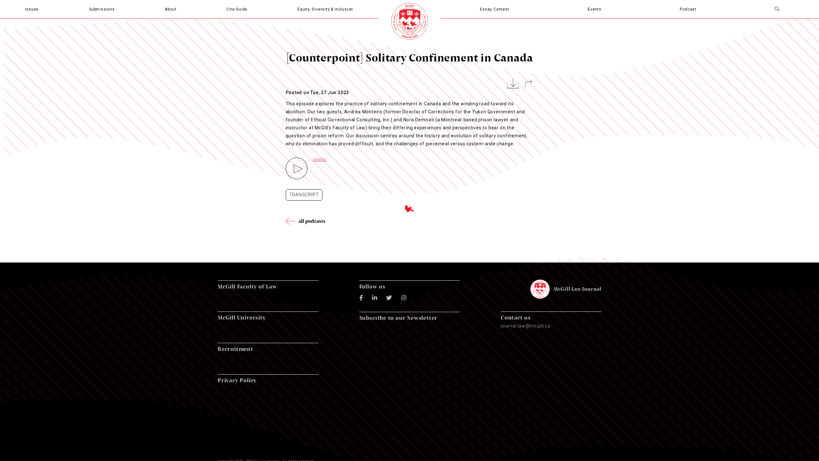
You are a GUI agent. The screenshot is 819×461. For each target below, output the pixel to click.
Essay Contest (494, 9)
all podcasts (312, 220)
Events (594, 9)
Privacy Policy (237, 380)
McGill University (242, 317)
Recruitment (235, 349)
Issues (32, 9)
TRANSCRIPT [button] (304, 194)
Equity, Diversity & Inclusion (325, 9)
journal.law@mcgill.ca (526, 325)
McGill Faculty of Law (247, 286)
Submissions (102, 9)
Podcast (688, 9)
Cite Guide (237, 9)
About (170, 9)
